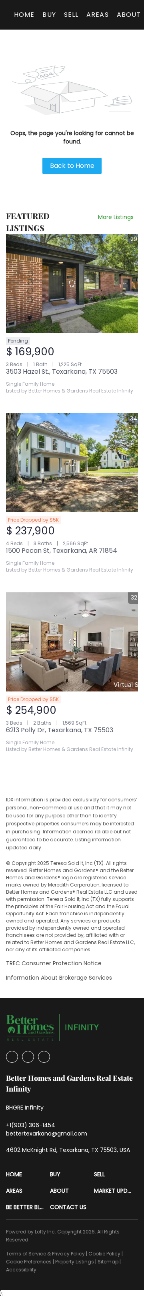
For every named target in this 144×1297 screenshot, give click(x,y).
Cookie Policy (104, 1253)
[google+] (44, 1057)
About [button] (129, 14)
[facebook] (12, 1057)
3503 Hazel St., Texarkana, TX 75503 (62, 371)
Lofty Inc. (45, 1231)
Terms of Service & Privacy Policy (45, 1253)
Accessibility (21, 1269)
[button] (28, 1174)
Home (24, 14)
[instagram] (28, 1057)
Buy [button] (49, 14)
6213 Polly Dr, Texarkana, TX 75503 (59, 730)
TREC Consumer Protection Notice (54, 963)
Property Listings (74, 1261)
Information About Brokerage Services (59, 978)
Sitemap (108, 1261)
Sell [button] (71, 14)
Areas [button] (97, 14)
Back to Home (72, 165)
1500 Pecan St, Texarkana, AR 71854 (61, 550)
